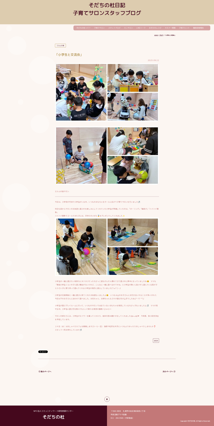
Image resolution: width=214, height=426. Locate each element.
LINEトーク (141, 28)
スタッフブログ (114, 28)
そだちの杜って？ (83, 28)
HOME (156, 35)
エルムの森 (60, 46)
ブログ (161, 35)
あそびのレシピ (155, 28)
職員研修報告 (198, 28)
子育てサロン (99, 28)
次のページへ (168, 371)
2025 (156, 340)
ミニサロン (128, 28)
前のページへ (46, 371)
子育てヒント (184, 28)
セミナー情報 (170, 28)
